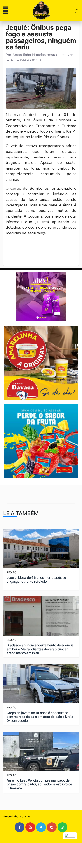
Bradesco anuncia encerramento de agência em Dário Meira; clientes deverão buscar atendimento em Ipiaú (40, 649)
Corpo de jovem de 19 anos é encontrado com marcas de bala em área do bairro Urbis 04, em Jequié (40, 717)
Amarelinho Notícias (29, 55)
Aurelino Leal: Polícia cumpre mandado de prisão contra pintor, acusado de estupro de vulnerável (39, 784)
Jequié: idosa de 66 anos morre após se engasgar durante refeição (36, 580)
